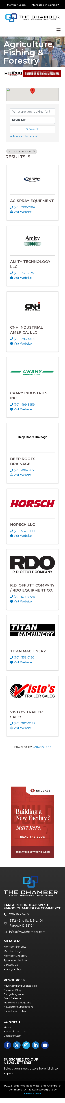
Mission (8, 1027)
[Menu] (58, 30)
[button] (32, 91)
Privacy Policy (12, 969)
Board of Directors (14, 1031)
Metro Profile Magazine (17, 1002)
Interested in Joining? (45, 4)
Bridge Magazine (14, 994)
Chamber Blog (12, 990)
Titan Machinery (28, 651)
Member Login (16, 4)
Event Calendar (13, 998)
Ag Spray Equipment (32, 201)
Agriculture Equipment (20, 151)
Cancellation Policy (15, 1011)
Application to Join (15, 960)
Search (34, 129)
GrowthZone (41, 747)
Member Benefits (15, 946)
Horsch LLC (22, 524)
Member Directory (15, 955)
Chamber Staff (12, 1035)
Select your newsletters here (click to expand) (31, 1071)
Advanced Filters (22, 136)
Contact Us (11, 964)
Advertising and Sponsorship (20, 985)
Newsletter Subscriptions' (19, 1006)
